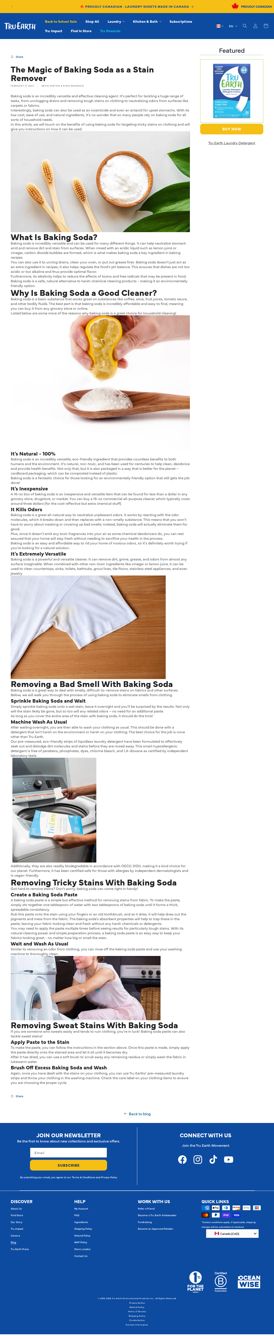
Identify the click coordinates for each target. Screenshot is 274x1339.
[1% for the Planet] (196, 1282)
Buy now (231, 128)
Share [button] (19, 56)
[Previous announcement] (12, 6)
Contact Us (81, 1256)
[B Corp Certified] (220, 1282)
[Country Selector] (220, 25)
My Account (81, 1208)
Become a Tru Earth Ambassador (157, 1215)
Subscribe (69, 1165)
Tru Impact (17, 1228)
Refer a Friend (146, 1208)
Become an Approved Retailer (155, 1228)
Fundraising (145, 1222)
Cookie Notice (136, 1320)
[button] (116, 21)
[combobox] (232, 1233)
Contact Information (137, 1324)
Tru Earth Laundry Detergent (231, 142)
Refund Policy (82, 1235)
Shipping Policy (83, 1228)
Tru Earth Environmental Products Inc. (133, 1298)
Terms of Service (137, 1311)
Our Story (16, 1222)
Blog (13, 1242)
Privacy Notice (137, 1302)
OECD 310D (131, 865)
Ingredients (81, 1222)
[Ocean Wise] (249, 1282)
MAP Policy (80, 1242)
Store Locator (82, 1249)
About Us (16, 1208)
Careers (15, 1235)
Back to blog (140, 1113)
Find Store (17, 1215)
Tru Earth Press (20, 1249)
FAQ (76, 1215)
